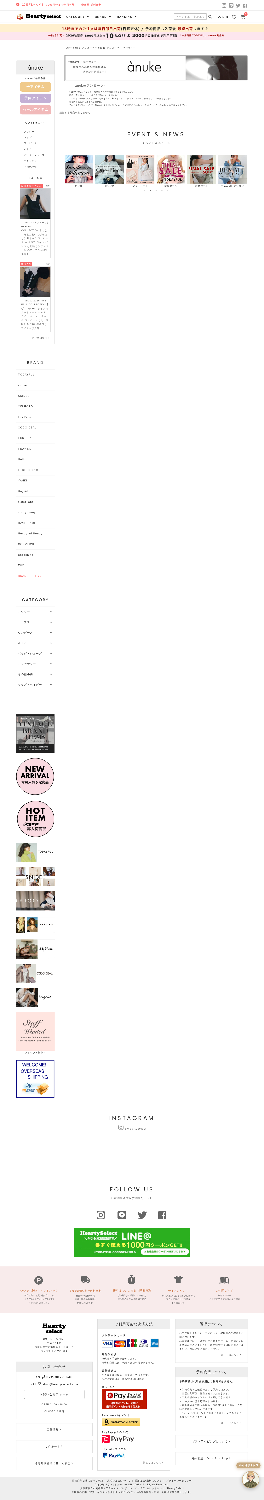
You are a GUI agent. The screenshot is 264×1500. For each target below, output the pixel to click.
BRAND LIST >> (30, 576)
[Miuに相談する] (250, 1479)
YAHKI (22, 480)
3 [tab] (156, 191)
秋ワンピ (109, 185)
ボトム (28, 149)
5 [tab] (168, 191)
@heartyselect (135, 1128)
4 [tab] (162, 191)
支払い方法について (118, 1480)
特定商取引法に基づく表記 (87, 1480)
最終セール (170, 185)
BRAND (101, 16)
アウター (29, 131)
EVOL (22, 565)
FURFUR (24, 438)
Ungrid (23, 491)
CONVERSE (26, 544)
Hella (22, 459)
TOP (67, 48)
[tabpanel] (78, 171)
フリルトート (140, 185)
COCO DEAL (27, 427)
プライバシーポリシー (179, 1480)
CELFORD (25, 406)
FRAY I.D (25, 448)
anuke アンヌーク (84, 48)
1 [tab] (144, 191)
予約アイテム (35, 98)
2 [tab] (150, 191)
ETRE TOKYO (28, 470)
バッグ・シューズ (34, 155)
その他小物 (30, 167)
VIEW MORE (40, 338)
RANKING (125, 16)
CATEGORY (75, 16)
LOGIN (223, 17)
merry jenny (27, 512)
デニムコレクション (232, 185)
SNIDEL (23, 395)
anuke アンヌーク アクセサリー (117, 48)
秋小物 (79, 185)
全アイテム (35, 87)
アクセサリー (31, 161)
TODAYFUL (26, 374)
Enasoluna (26, 554)
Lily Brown (25, 417)
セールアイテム (35, 109)
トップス (29, 137)
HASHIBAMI (26, 523)
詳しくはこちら (152, 1462)
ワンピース (30, 143)
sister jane (26, 501)
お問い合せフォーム (54, 1394)
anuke (22, 385)
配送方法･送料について (148, 1480)
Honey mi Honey (30, 533)
